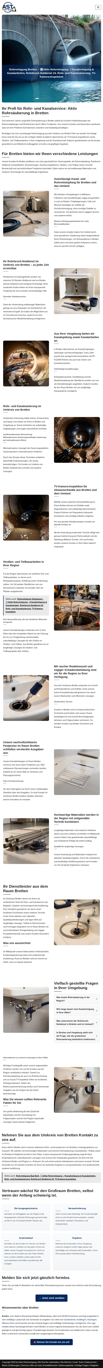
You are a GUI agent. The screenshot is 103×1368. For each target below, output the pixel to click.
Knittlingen (81, 1320)
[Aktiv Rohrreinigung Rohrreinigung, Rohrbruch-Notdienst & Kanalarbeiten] (9, 7)
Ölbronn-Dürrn (8, 1323)
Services (25, 1365)
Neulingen (92, 1320)
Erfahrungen (14, 1365)
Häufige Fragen (82, 1365)
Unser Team (78, 1362)
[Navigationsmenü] (98, 7)
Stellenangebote (66, 1365)
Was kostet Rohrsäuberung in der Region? (73, 999)
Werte (4, 1365)
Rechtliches (66, 1362)
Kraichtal (23, 1323)
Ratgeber (94, 1365)
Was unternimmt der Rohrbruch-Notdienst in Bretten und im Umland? (75, 1022)
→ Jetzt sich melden (51, 1298)
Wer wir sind (36, 1365)
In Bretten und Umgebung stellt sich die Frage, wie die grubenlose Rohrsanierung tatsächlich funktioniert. (76, 1036)
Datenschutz (90, 1362)
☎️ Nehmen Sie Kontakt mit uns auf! (51, 1342)
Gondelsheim (70, 1320)
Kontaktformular (50, 1365)
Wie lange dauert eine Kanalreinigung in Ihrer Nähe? (75, 1011)
